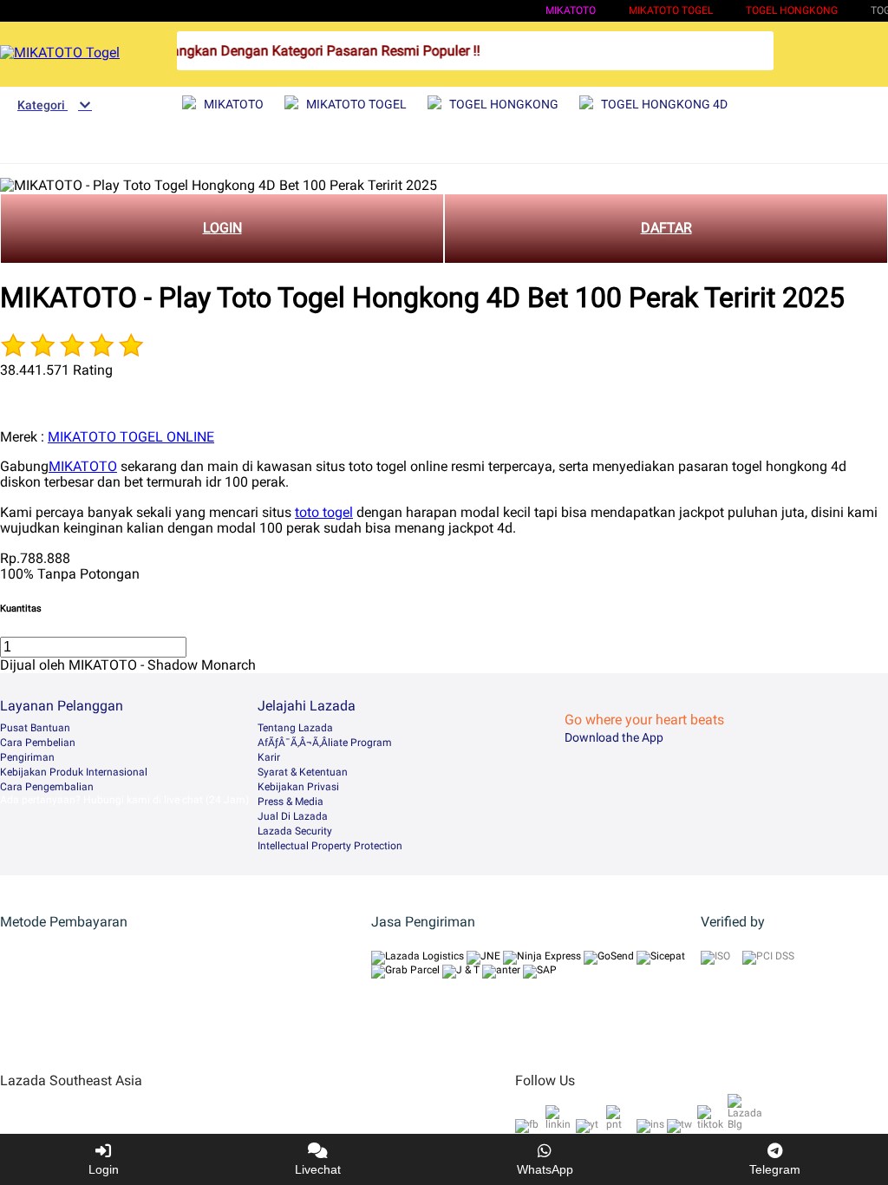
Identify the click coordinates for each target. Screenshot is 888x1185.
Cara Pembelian (37, 743)
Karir (269, 757)
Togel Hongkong (792, 10)
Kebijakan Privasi (298, 787)
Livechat (318, 1169)
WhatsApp (545, 1169)
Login (103, 1169)
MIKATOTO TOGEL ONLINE (131, 437)
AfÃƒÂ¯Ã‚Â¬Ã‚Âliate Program (325, 743)
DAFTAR (666, 227)
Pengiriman (27, 757)
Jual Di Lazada (293, 816)
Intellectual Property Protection (330, 846)
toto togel (324, 512)
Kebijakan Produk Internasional (73, 772)
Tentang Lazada (295, 728)
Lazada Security (295, 831)
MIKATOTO (570, 10)
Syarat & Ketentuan (303, 772)
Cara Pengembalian (47, 787)
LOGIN (222, 227)
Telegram (774, 1169)
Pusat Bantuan (35, 728)
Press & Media (290, 801)
